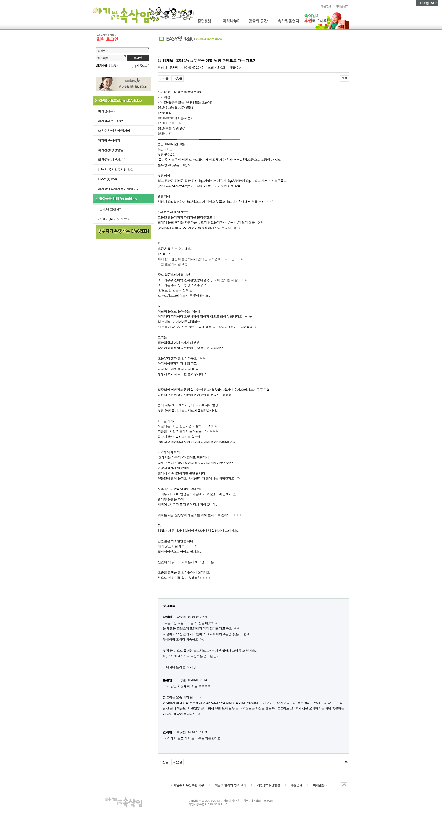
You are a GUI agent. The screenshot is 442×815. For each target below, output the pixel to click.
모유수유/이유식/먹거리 (114, 130)
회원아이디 (104, 50)
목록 (345, 78)
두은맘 (173, 67)
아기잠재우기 (107, 111)
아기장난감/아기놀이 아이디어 (118, 189)
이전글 (164, 78)
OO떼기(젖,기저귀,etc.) (113, 219)
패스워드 (103, 58)
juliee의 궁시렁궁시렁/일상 (116, 169)
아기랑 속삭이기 (109, 140)
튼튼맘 (167, 680)
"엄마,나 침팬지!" (109, 209)
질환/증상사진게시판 (112, 160)
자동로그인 (143, 65)
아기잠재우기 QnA (110, 121)
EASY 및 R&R (107, 179)
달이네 (167, 617)
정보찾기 (114, 65)
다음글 (177, 78)
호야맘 (167, 732)
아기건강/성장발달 (110, 150)
